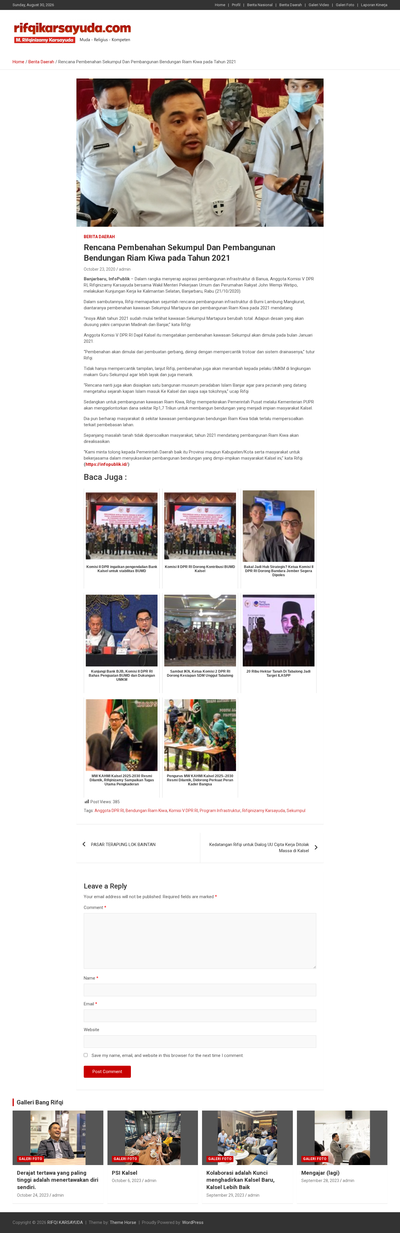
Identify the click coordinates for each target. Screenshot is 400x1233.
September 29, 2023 (225, 1195)
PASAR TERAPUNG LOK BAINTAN (123, 844)
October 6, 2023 (126, 1180)
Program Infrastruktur (220, 810)
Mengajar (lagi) (320, 1172)
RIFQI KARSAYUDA (65, 1222)
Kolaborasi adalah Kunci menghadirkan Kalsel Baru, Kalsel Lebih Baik (240, 1180)
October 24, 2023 (33, 1195)
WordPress (193, 1222)
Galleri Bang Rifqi (40, 1102)
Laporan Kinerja (374, 5)
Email (90, 1004)
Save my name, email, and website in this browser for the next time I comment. (168, 1055)
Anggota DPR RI (109, 810)
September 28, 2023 (320, 1180)
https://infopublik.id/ (107, 464)
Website (91, 1029)
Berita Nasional (260, 5)
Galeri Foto (345, 5)
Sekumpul (296, 810)
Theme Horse (123, 1222)
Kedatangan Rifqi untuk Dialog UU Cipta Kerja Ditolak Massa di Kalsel (259, 847)
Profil (236, 5)
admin (125, 269)
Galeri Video (319, 5)
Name (91, 978)
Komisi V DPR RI (183, 810)
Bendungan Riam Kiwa (146, 810)
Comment (95, 907)
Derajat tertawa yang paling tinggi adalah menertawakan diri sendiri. (57, 1180)
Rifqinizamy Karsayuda (263, 810)
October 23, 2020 (99, 269)
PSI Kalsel (124, 1172)
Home (220, 5)
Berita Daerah (290, 5)
